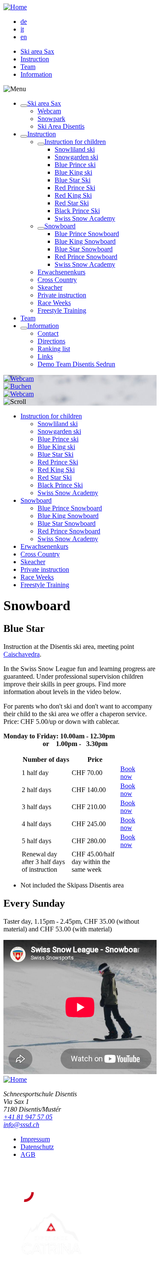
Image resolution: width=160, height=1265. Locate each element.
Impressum (35, 1139)
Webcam (49, 111)
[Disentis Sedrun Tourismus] (79, 1200)
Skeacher (50, 287)
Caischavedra (21, 654)
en (23, 36)
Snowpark (51, 118)
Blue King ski (73, 172)
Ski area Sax (37, 51)
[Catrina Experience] (51, 1254)
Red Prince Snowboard (86, 256)
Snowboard (60, 226)
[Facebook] (26, 1174)
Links (45, 356)
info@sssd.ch (21, 1124)
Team (27, 66)
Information (36, 74)
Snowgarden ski (76, 157)
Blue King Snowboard (85, 241)
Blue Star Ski (72, 180)
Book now (127, 772)
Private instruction (62, 295)
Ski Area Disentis (61, 126)
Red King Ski (73, 195)
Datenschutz (37, 1146)
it (22, 29)
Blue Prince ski (75, 164)
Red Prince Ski (75, 187)
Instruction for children (75, 141)
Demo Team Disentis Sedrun (76, 364)
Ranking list (54, 348)
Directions (51, 341)
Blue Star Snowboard (84, 249)
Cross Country (57, 279)
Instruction (34, 59)
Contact (48, 333)
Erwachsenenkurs (61, 272)
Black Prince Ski (77, 210)
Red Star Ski (72, 203)
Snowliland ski (75, 149)
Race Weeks (54, 302)
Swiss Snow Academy (85, 218)
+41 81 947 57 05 (27, 1117)
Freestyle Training (62, 310)
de (23, 21)
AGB (27, 1154)
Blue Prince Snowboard (87, 233)
